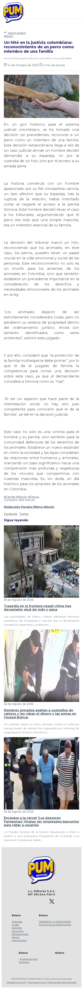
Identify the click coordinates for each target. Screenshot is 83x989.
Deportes (17, 927)
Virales (15, 924)
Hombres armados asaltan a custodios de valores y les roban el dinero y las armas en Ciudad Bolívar (40, 713)
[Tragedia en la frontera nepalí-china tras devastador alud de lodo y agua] (41, 596)
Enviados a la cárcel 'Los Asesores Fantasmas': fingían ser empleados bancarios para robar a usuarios (41, 821)
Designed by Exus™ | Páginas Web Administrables (52, 982)
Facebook (10, 514)
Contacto (24, 962)
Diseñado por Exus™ (16, 982)
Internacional (19, 940)
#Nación (21, 497)
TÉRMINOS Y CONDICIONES (55, 921)
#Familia (9, 497)
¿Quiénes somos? (28, 959)
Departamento (20, 934)
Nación (8, 36)
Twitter (24, 514)
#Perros (33, 497)
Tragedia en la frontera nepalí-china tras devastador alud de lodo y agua (37, 607)
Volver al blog (16, 33)
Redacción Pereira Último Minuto (29, 507)
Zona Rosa (18, 931)
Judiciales (17, 921)
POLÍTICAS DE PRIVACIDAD (55, 924)
